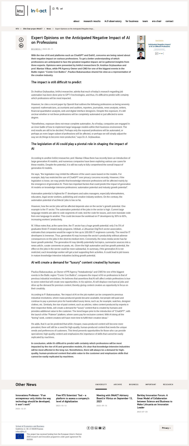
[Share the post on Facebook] (21, 40)
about (76, 21)
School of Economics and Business (30, 426)
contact (169, 21)
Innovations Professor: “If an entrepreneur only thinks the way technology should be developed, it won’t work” (33, 400)
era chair (156, 21)
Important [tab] (150, 385)
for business (132, 21)
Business (36, 49)
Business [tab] (133, 385)
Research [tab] (168, 385)
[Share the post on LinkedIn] (21, 45)
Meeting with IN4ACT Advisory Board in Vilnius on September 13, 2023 (114, 398)
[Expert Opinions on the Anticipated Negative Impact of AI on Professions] (155, 47)
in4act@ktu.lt (21, 431)
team (145, 21)
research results (92, 21)
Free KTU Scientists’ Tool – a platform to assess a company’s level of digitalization (72, 398)
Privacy (165, 428)
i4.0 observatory (113, 21)
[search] (57, 8)
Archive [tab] (118, 385)
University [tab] (101, 385)
